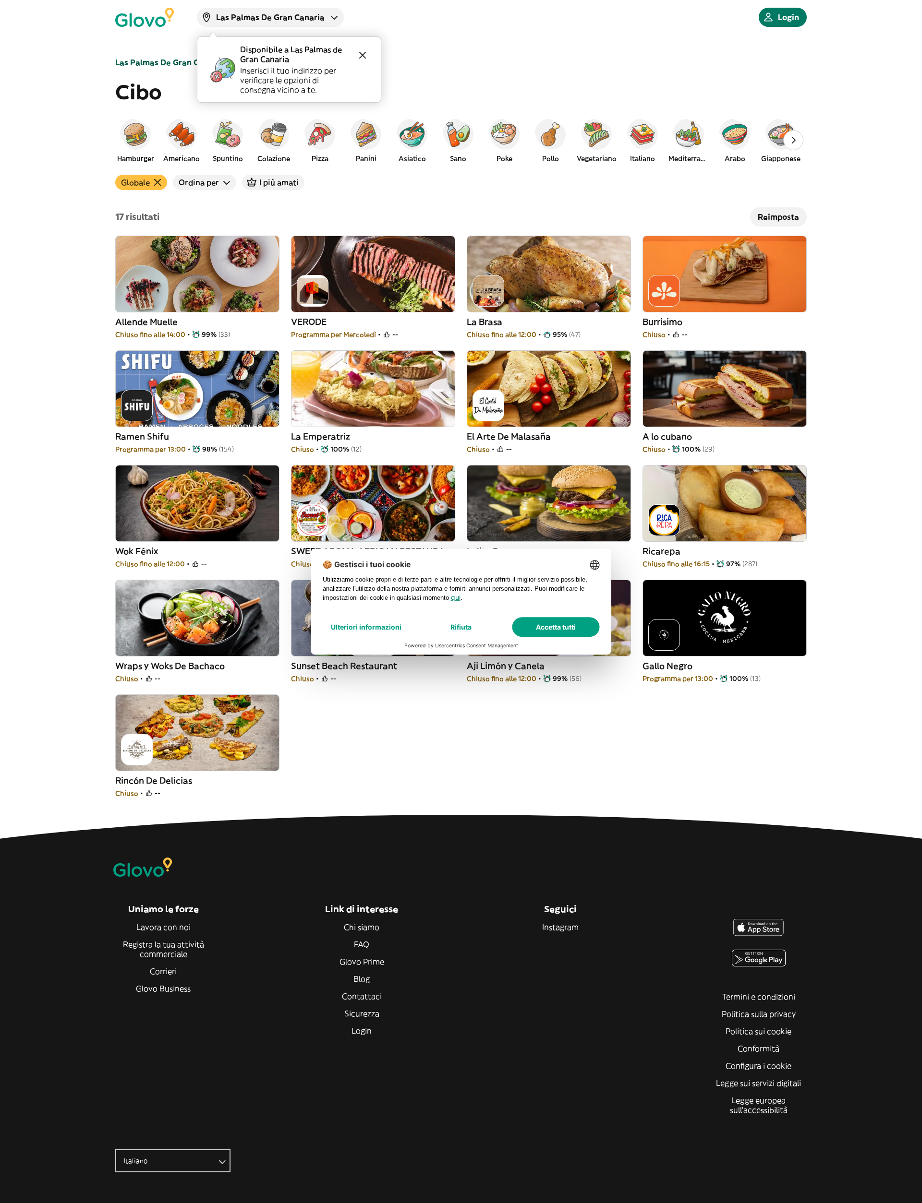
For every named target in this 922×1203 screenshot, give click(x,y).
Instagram (560, 927)
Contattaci (362, 996)
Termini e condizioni (758, 996)
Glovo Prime (362, 961)
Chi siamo (361, 927)
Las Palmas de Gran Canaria (169, 62)
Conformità (758, 1048)
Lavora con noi (163, 927)
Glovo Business (163, 988)
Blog (361, 979)
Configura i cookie (758, 1066)
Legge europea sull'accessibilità (759, 1105)
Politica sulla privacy (759, 1014)
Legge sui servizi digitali (758, 1083)
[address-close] (362, 55)
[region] (461, 140)
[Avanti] (793, 140)
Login (362, 1031)
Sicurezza (361, 1013)
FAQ (361, 944)
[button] (135, 140)
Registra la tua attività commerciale (163, 949)
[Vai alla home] (144, 17)
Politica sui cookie (758, 1031)
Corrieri (163, 971)
